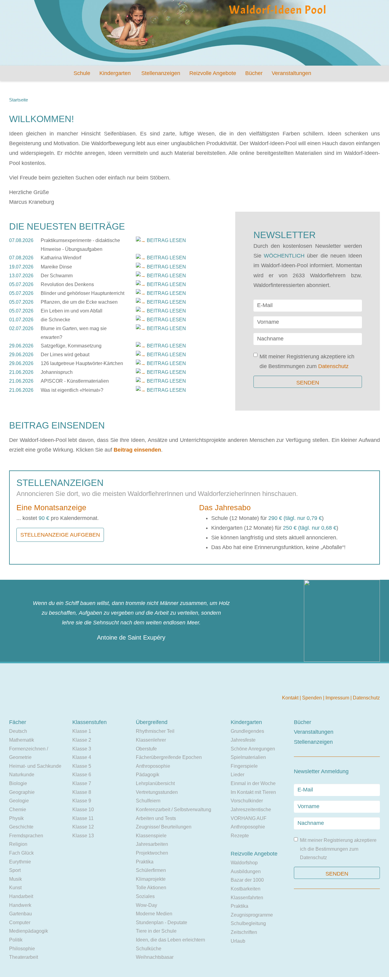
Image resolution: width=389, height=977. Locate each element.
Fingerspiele (244, 766)
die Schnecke (55, 319)
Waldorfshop (244, 862)
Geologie (19, 800)
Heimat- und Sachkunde (35, 766)
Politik (15, 939)
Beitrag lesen (166, 240)
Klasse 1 (81, 731)
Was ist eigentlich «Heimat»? (72, 390)
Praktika (144, 861)
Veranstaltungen (291, 73)
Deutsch (18, 731)
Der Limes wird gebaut (65, 354)
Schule (82, 73)
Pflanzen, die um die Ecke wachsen (79, 302)
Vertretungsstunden (157, 792)
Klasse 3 (81, 748)
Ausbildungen (246, 871)
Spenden (312, 697)
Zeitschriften (244, 932)
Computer (19, 922)
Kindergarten (115, 73)
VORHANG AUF (249, 818)
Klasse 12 (83, 826)
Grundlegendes (247, 731)
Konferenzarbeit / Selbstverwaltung (173, 809)
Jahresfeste (243, 740)
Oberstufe (146, 748)
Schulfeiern (148, 800)
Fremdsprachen (26, 835)
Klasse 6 (81, 774)
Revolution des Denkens (67, 284)
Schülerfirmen (151, 870)
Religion (18, 844)
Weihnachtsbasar (155, 957)
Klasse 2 (81, 740)
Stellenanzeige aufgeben (60, 535)
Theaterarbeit (23, 957)
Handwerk (20, 905)
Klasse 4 (81, 757)
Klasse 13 (83, 835)
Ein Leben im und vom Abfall (71, 310)
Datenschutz (333, 366)
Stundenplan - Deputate (161, 922)
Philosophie (22, 948)
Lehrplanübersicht (155, 783)
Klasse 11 (83, 818)
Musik (15, 879)
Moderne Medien (154, 913)
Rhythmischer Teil (155, 731)
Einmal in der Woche (253, 783)
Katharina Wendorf (61, 257)
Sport (15, 870)
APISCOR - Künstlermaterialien (75, 381)
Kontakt (291, 697)
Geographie (22, 792)
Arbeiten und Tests (156, 818)
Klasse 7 (81, 783)
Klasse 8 (81, 792)
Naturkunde (21, 774)
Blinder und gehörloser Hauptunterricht (82, 293)
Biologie (18, 783)
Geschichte (21, 826)
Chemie (17, 809)
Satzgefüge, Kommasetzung (71, 345)
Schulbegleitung (248, 923)
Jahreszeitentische (251, 809)
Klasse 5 (81, 766)
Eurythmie (20, 861)
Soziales (145, 896)
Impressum (337, 697)
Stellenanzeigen (160, 73)
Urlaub (238, 941)
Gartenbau (20, 913)
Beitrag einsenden (137, 450)
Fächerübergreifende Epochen (169, 757)
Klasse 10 (83, 809)
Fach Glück (21, 853)
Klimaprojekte (151, 879)
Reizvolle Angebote (212, 73)
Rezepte (240, 835)
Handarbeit (21, 896)
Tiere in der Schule (156, 931)
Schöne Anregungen (253, 748)
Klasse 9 (81, 800)
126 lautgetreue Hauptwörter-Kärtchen (82, 363)
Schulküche (148, 948)
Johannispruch (57, 372)
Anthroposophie (153, 766)
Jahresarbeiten (152, 844)
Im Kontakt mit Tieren (253, 792)
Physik (16, 818)
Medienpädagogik (28, 931)
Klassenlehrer (151, 740)
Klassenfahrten (247, 897)
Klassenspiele (151, 835)
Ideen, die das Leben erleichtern (170, 939)
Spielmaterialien (248, 757)
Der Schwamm (57, 275)
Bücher (254, 73)
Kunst (15, 887)
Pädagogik (147, 774)
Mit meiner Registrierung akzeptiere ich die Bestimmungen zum (307, 361)
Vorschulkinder (247, 800)
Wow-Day (146, 905)
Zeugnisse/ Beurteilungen (163, 826)
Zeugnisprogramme (252, 914)
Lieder (237, 774)
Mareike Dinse (56, 266)
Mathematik (21, 740)
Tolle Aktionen (151, 887)
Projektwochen (152, 853)
